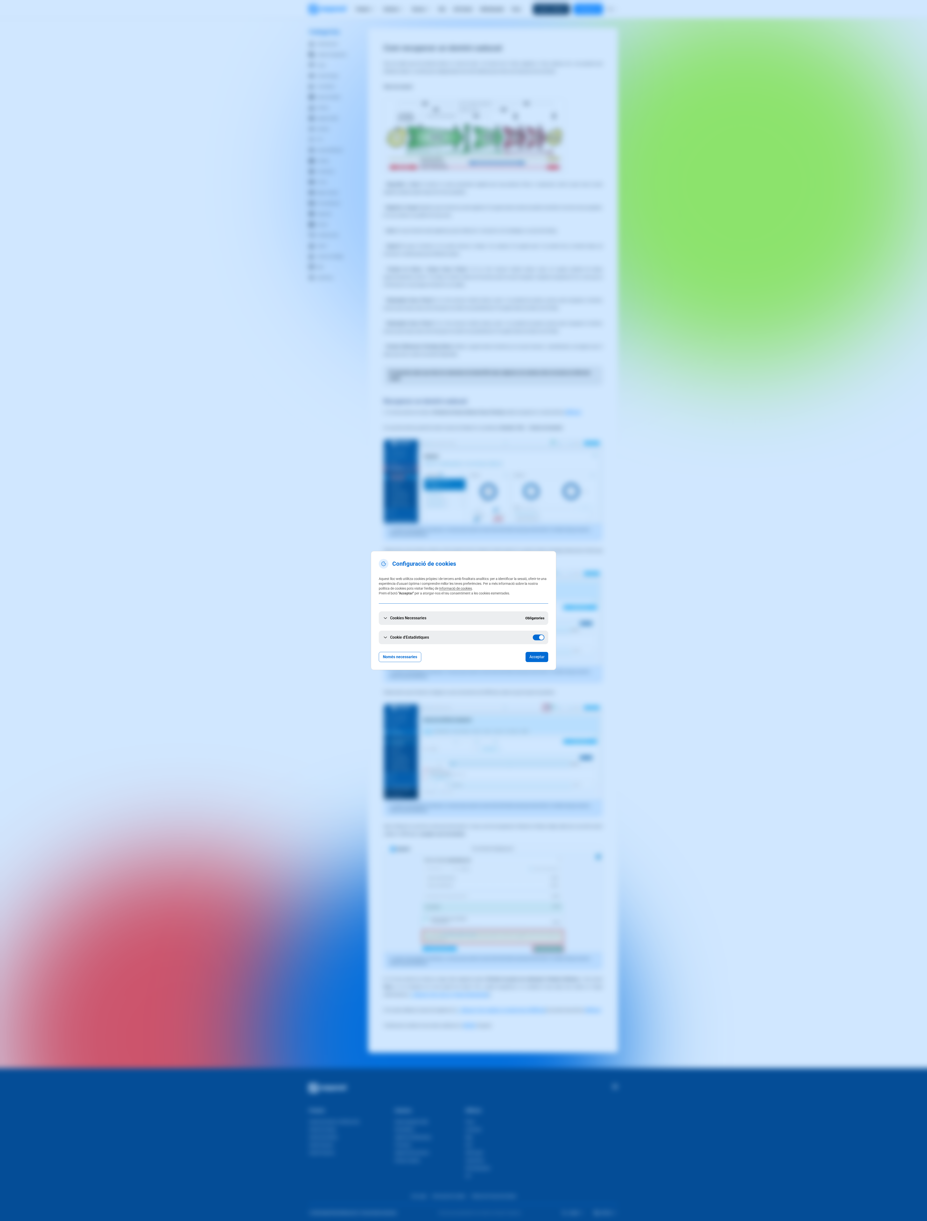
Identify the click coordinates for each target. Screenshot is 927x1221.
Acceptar (536, 657)
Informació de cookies (455, 588)
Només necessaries (400, 657)
